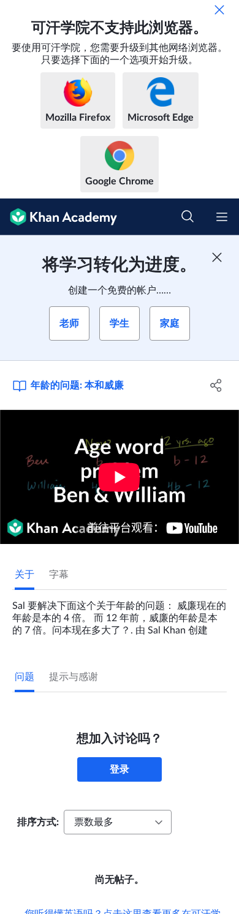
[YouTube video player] (119, 477)
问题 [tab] (24, 677)
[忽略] (219, 10)
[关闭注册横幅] (217, 257)
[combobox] (118, 822)
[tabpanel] (119, 613)
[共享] (216, 385)
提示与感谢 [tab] (73, 677)
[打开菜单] (221, 217)
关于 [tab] (24, 575)
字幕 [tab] (59, 575)
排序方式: (38, 822)
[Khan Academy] (58, 217)
